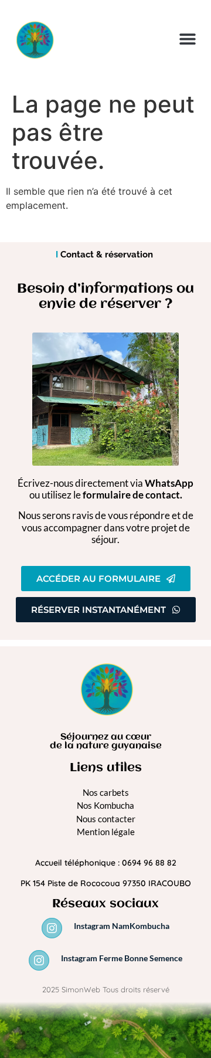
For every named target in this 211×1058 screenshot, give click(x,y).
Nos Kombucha (105, 805)
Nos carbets (106, 792)
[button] (187, 39)
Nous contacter (105, 818)
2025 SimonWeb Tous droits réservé (105, 989)
